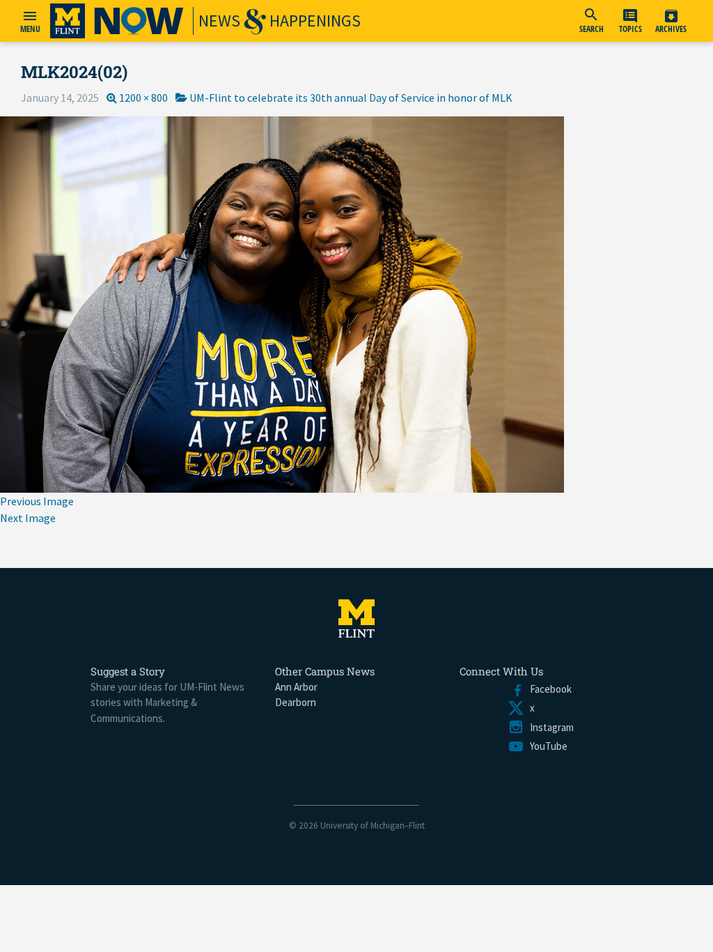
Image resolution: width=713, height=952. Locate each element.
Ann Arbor (296, 686)
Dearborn (295, 702)
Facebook (548, 689)
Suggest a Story (128, 671)
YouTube (545, 746)
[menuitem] (591, 21)
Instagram (549, 727)
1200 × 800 (143, 98)
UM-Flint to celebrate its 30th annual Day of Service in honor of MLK (350, 98)
